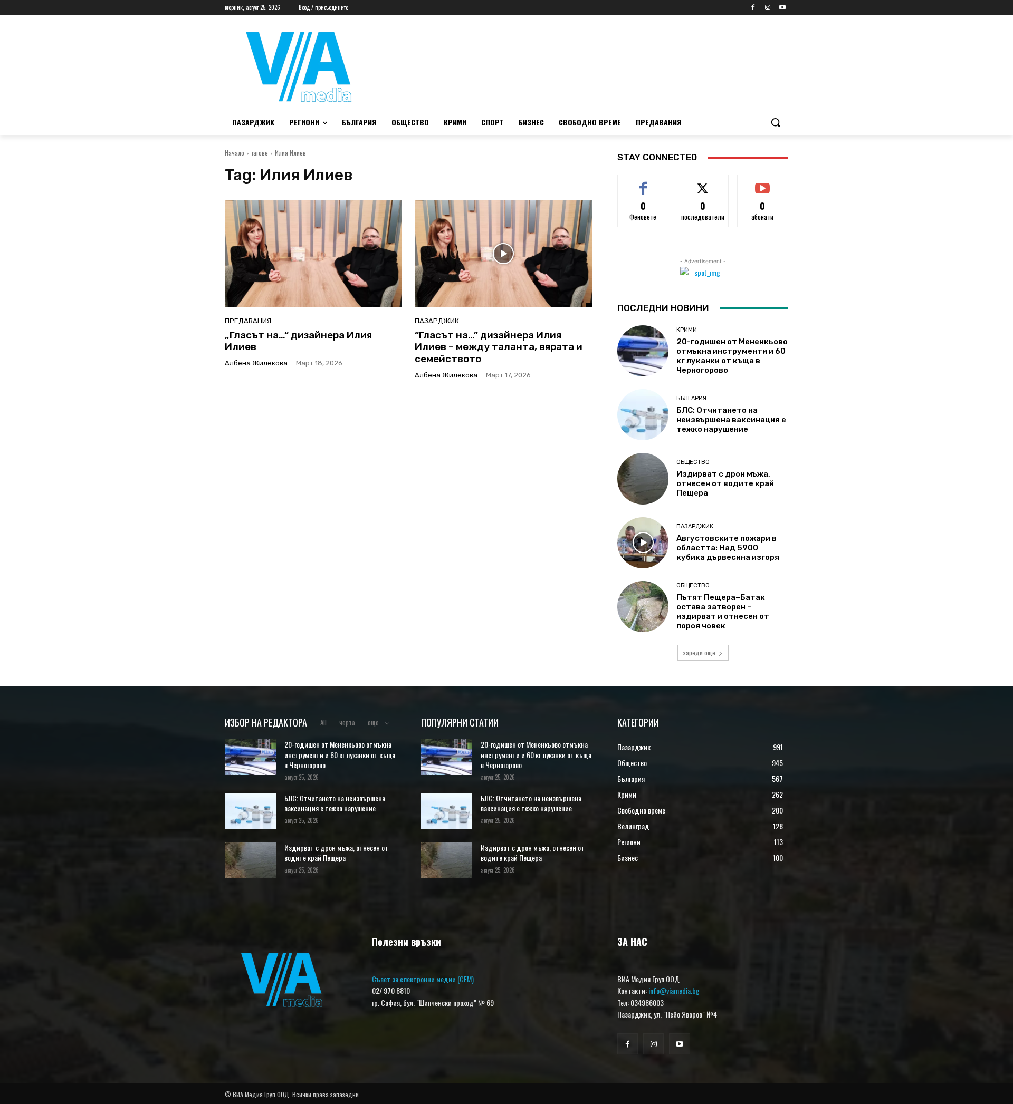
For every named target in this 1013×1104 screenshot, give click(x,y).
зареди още (699, 652)
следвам (703, 182)
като (643, 182)
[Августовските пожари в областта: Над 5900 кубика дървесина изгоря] (642, 542)
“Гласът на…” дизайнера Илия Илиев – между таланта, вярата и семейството (498, 347)
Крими (686, 330)
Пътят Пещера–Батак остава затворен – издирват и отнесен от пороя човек (722, 612)
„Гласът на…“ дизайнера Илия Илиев (298, 341)
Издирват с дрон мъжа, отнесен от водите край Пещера (725, 483)
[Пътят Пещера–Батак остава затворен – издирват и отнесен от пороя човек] (642, 606)
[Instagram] (767, 8)
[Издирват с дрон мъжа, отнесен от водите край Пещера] (642, 478)
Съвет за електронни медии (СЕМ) (423, 978)
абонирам (763, 182)
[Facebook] (753, 8)
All (323, 722)
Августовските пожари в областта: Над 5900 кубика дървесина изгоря (727, 548)
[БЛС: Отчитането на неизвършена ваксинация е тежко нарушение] (642, 414)
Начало (234, 152)
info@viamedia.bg (674, 990)
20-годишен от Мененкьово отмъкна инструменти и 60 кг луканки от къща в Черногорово (732, 356)
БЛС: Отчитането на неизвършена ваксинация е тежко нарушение (731, 419)
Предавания (248, 320)
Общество (693, 462)
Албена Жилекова (256, 363)
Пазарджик (437, 320)
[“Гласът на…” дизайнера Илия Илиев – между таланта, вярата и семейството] (503, 253)
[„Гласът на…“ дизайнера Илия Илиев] (313, 253)
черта (347, 722)
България (691, 398)
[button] (775, 122)
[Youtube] (782, 8)
